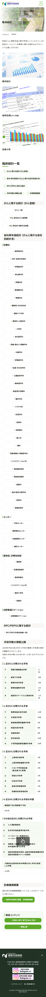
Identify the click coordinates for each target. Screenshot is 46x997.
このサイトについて (16, 984)
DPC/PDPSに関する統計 (16, 186)
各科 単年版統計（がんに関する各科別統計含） (23, 178)
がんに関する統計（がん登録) (17, 171)
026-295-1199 (16, 964)
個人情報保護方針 (29, 984)
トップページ (5, 34)
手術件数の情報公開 (14, 193)
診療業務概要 (35, 193)
